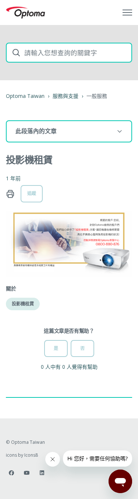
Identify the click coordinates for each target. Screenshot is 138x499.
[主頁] (26, 12)
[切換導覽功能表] (127, 12)
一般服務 (96, 95)
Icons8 (31, 455)
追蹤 (31, 193)
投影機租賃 (23, 304)
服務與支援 (65, 95)
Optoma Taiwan (25, 95)
